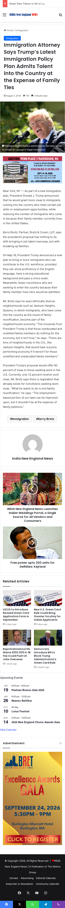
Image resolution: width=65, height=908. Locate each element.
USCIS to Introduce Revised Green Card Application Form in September (16, 615)
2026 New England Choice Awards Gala (36, 722)
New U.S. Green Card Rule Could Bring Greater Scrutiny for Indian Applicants (47, 615)
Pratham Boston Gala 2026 (28, 690)
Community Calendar (47, 883)
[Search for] (60, 16)
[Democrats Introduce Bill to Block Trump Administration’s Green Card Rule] (48, 638)
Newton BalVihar (22, 700)
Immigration (21, 30)
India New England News (32, 458)
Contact (13, 878)
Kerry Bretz (46, 419)
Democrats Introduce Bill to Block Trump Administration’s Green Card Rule (45, 655)
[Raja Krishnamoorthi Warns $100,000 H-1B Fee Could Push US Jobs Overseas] (17, 638)
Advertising (27, 878)
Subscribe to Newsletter (19, 883)
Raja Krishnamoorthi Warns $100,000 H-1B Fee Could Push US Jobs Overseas (17, 654)
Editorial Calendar (46, 878)
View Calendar (8, 729)
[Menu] (4, 16)
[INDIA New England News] (23, 14)
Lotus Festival (20, 711)
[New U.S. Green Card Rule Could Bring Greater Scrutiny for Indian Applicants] (48, 598)
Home (9, 30)
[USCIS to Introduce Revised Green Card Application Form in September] (17, 598)
